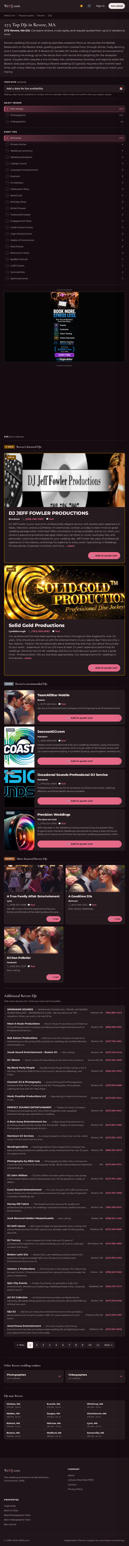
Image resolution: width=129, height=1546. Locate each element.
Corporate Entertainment (24, 170)
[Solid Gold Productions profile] (64, 592)
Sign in (100, 5)
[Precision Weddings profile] (19, 830)
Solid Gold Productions (36, 625)
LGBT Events (17, 265)
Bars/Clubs (16, 195)
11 (97, 1345)
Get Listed (117, 6)
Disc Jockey (16, 108)
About (71, 1475)
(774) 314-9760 (48, 823)
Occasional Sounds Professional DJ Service (72, 775)
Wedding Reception (21, 157)
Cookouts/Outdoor (20, 214)
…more (70, 545)
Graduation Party (19, 189)
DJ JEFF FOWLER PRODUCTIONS (48, 513)
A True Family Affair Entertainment (33, 896)
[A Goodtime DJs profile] (95, 878)
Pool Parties (16, 246)
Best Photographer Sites (17, 1515)
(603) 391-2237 (18, 966)
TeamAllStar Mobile (53, 695)
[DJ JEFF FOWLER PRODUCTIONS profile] (64, 480)
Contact (72, 1484)
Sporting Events (19, 278)
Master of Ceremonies (22, 240)
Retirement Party (19, 253)
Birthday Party (18, 201)
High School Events (21, 233)
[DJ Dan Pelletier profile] (33, 940)
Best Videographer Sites (17, 1519)
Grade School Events (21, 227)
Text (50, 519)
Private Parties (18, 144)
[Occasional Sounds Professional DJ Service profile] (19, 788)
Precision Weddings (53, 815)
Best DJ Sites (11, 1510)
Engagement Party (20, 221)
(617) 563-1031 (79, 905)
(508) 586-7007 (34, 519)
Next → (108, 1345)
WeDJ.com (9, 15)
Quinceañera (17, 272)
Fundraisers (16, 182)
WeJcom (12, 6)
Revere (41, 15)
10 (89, 1345)
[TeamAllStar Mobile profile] (19, 707)
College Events (18, 163)
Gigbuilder (10, 1506)
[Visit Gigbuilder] (64, 327)
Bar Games (10, 1524)
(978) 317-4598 (18, 905)
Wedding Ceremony (21, 150)
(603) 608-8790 (48, 740)
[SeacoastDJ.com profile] (19, 747)
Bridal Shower (18, 208)
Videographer (18, 121)
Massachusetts (26, 15)
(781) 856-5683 (40, 631)
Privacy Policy (75, 1489)
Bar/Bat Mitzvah (19, 259)
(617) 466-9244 (48, 704)
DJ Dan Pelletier (19, 957)
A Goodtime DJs (80, 896)
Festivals (15, 176)
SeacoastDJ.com (51, 732)
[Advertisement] (64, 399)
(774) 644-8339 (48, 783)
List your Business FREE (81, 1479)
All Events (15, 138)
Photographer (18, 115)
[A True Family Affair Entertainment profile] (33, 878)
